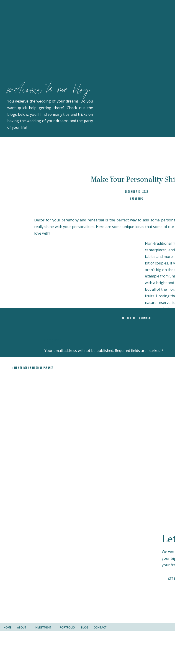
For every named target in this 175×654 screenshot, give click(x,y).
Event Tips (136, 198)
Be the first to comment (137, 318)
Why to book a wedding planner (34, 367)
